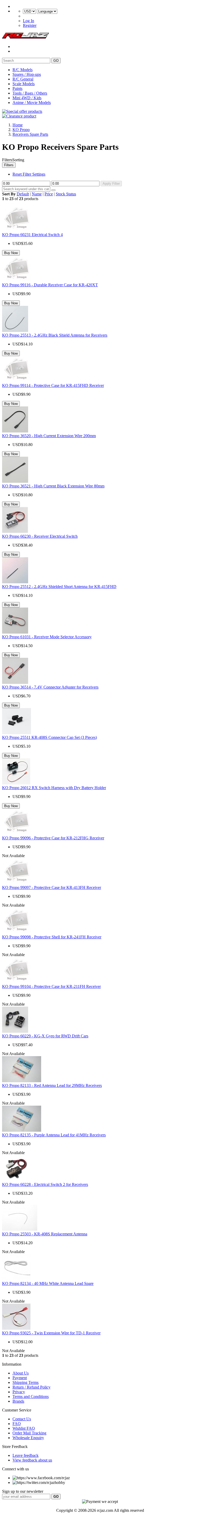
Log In (28, 20)
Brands (18, 1401)
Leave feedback (25, 1455)
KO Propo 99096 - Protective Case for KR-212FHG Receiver (53, 838)
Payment (19, 1378)
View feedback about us (32, 1460)
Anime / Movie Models (31, 102)
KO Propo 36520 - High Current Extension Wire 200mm (49, 436)
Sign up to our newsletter (22, 1491)
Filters (9, 165)
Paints (17, 88)
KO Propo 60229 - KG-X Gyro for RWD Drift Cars (45, 1036)
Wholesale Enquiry (28, 1437)
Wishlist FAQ (23, 1428)
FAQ (16, 1423)
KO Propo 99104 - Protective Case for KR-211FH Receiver (51, 986)
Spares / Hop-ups (26, 74)
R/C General (22, 79)
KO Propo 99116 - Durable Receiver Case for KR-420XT (50, 285)
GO (56, 61)
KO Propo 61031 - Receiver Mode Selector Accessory (47, 637)
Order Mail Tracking (29, 1433)
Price (49, 194)
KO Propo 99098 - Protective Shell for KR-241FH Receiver (51, 937)
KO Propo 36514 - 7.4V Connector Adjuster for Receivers (50, 687)
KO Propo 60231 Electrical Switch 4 (32, 234)
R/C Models (22, 69)
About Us (20, 1373)
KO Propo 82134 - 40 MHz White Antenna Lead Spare (47, 1283)
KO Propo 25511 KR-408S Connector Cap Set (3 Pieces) (49, 737)
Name (37, 194)
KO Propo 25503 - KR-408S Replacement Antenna (44, 1234)
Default (23, 194)
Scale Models (23, 84)
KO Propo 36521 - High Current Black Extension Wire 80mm (53, 486)
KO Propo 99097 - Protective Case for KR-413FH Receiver (51, 887)
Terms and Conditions (30, 1396)
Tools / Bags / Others (29, 93)
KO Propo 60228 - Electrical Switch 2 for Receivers (45, 1184)
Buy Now (11, 253)
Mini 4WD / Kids (26, 98)
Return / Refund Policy (31, 1387)
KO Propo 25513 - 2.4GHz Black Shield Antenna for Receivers (54, 335)
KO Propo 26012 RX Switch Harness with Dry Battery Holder (54, 787)
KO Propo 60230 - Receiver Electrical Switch (40, 536)
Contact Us (21, 1419)
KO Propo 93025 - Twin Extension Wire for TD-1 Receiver (51, 1333)
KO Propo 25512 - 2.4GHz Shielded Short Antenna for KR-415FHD (59, 586)
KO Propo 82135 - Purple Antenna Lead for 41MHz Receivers (54, 1135)
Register (29, 25)
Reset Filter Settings (28, 174)
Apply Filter (111, 183)
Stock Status (66, 194)
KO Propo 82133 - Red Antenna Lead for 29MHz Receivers (52, 1085)
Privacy (18, 1392)
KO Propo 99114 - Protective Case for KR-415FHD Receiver (53, 385)
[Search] (53, 190)
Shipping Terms (25, 1382)
